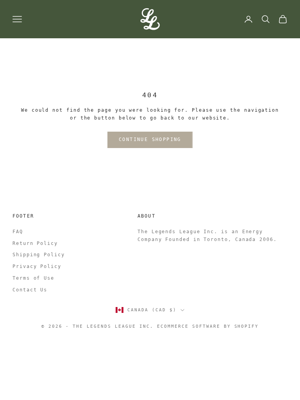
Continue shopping (150, 139)
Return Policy (35, 243)
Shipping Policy (38, 254)
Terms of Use (33, 278)
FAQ (17, 231)
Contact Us (29, 290)
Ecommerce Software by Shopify (208, 326)
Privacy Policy (36, 266)
